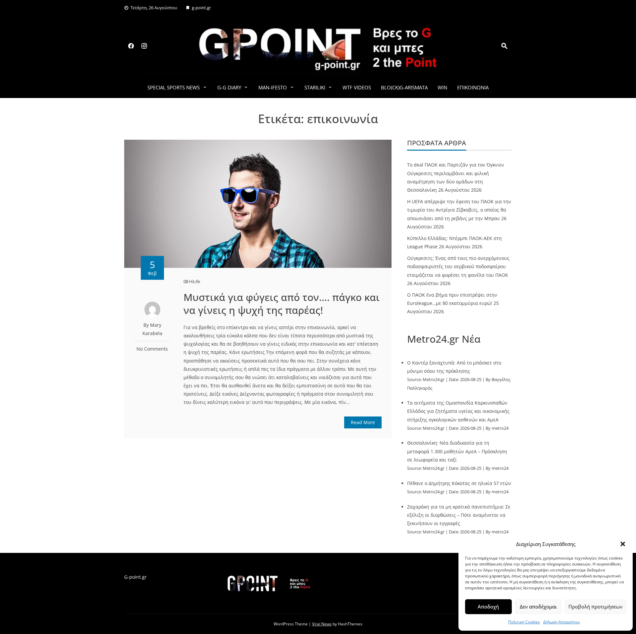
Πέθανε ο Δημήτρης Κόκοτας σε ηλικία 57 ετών (459, 483)
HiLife (194, 281)
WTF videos (357, 87)
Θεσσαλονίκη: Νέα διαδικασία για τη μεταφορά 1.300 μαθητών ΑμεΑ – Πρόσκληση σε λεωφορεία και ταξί (457, 451)
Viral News (322, 624)
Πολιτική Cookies (524, 622)
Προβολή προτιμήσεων (595, 606)
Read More (363, 422)
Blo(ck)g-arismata (404, 87)
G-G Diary (229, 87)
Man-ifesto (272, 87)
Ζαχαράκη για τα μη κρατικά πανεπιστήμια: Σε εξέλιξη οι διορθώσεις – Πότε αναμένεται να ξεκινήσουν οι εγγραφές (458, 515)
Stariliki (314, 87)
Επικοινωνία (473, 87)
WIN (442, 87)
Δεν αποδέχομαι (538, 606)
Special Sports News (173, 87)
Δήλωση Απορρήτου (561, 622)
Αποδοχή (488, 606)
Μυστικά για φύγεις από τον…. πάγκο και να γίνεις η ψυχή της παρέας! (282, 303)
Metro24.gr (434, 379)
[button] (622, 544)
